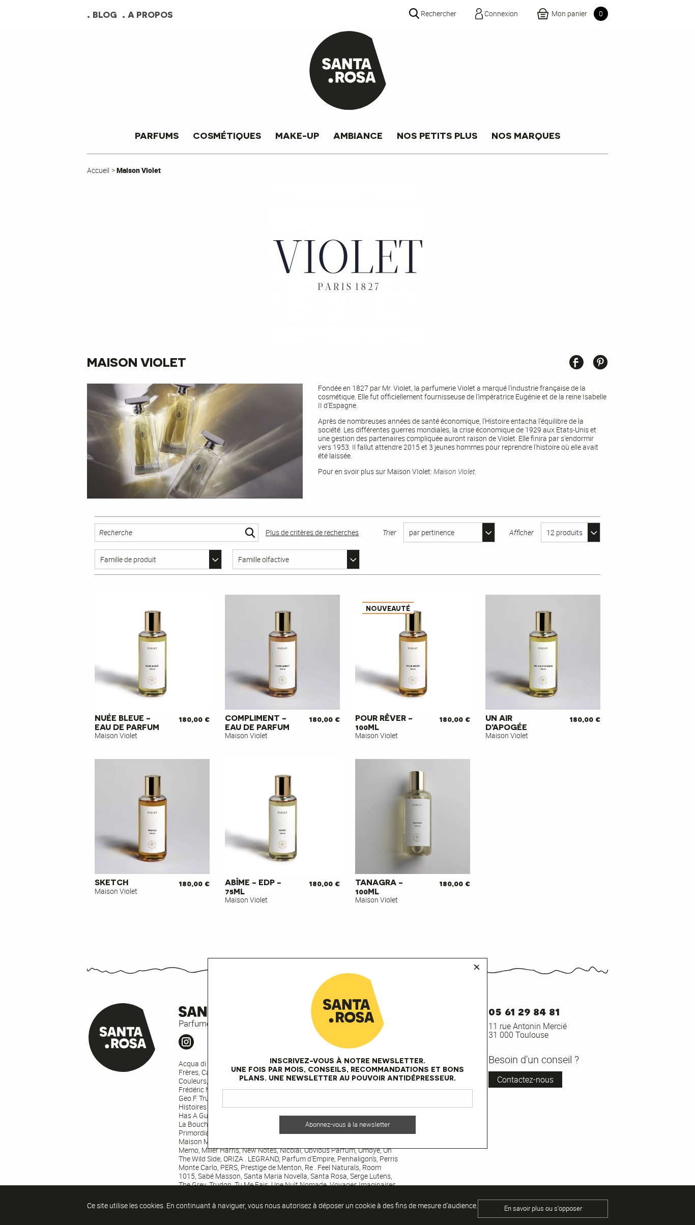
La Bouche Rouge (206, 1124)
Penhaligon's (357, 1158)
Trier (389, 532)
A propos (150, 14)
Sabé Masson (219, 1176)
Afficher (521, 532)
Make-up (297, 135)
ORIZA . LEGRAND (251, 1158)
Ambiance (358, 135)
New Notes (259, 1150)
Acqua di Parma (204, 1063)
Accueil (98, 170)
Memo (188, 1150)
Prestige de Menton (271, 1167)
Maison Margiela (205, 1141)
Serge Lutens (370, 1176)
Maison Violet (454, 471)
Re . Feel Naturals (332, 1167)
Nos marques (525, 135)
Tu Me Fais (251, 1184)
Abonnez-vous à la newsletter (347, 1124)
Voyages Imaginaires (363, 1184)
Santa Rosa (328, 1176)
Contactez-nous (525, 1079)
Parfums (157, 135)
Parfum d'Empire (308, 1158)
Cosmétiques (227, 135)
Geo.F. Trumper (202, 1098)
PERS (229, 1167)
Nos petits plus (437, 135)
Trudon (220, 1184)
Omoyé (369, 1150)
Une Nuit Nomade (299, 1184)
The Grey (192, 1184)
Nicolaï (290, 1150)
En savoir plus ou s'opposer (543, 1208)
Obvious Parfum (329, 1150)
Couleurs (193, 1081)
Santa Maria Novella (275, 1176)
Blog (105, 14)
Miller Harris (220, 1150)
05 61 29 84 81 (524, 1010)
